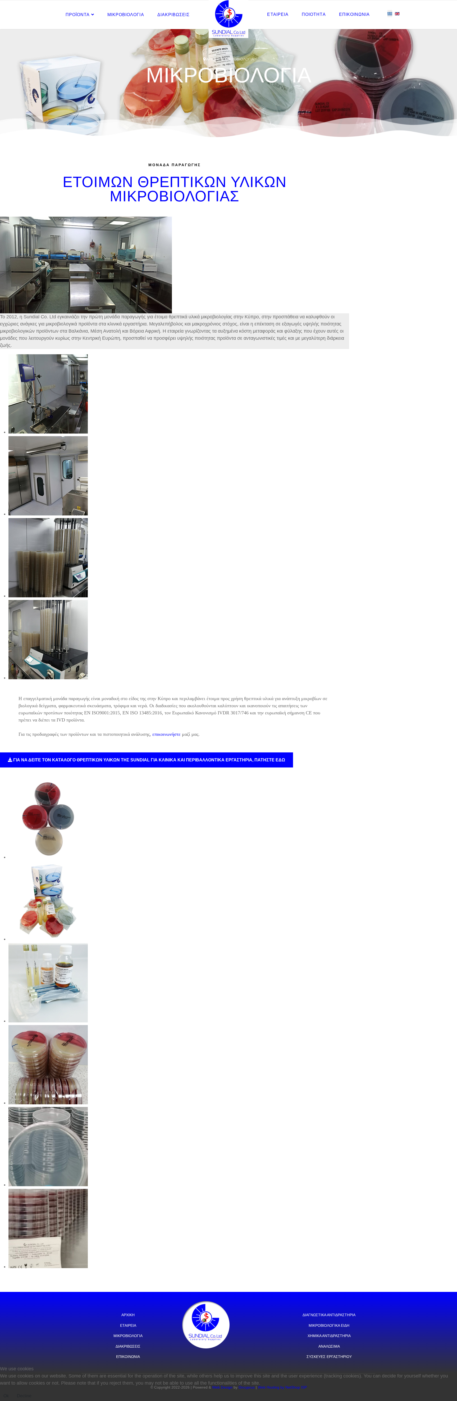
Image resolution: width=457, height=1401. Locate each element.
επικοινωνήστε (166, 734)
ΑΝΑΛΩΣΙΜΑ (329, 1346)
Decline (24, 1396)
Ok (6, 1396)
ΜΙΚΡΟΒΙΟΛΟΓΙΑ (125, 14)
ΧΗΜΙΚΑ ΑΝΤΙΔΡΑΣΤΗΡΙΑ (329, 1336)
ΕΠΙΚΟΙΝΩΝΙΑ (354, 14)
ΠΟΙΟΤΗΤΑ (314, 14)
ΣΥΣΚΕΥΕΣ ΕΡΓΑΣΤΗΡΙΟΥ (329, 1357)
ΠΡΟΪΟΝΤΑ (78, 14)
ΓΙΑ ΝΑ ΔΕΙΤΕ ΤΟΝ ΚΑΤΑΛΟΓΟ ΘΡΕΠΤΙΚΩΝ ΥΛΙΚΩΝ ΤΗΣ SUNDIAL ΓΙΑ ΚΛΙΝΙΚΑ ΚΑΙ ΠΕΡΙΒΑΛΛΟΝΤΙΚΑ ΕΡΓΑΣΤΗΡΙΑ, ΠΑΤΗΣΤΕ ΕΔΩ (148, 760)
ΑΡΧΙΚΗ (128, 1315)
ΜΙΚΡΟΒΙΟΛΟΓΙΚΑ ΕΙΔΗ (329, 1325)
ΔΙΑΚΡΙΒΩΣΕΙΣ (173, 14)
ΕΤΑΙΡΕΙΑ (278, 14)
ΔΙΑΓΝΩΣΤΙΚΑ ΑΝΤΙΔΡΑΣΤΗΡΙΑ (329, 1315)
